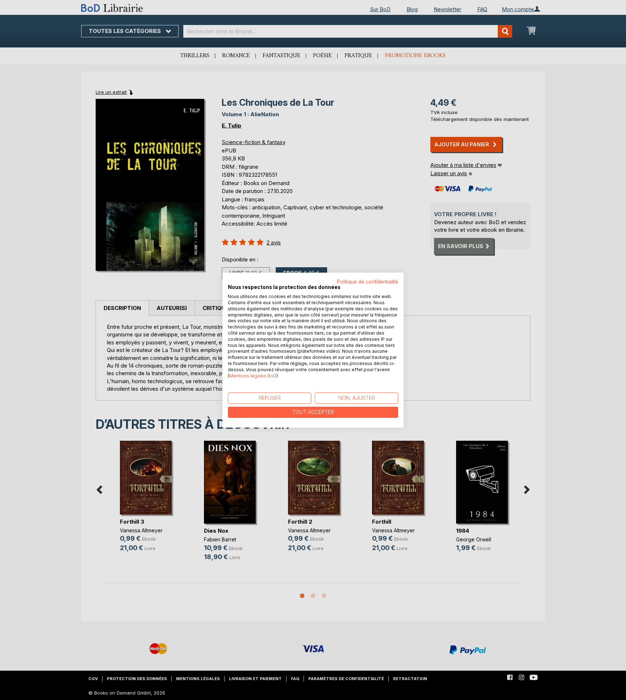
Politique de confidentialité (367, 281)
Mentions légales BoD (252, 375)
